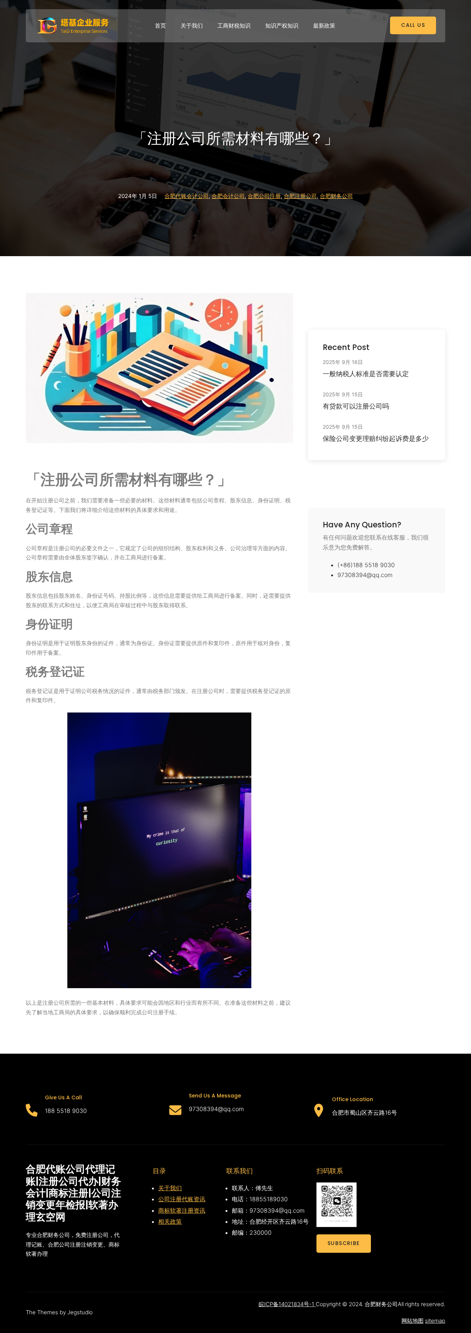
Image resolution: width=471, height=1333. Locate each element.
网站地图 (412, 1320)
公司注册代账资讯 (181, 1199)
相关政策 (170, 1221)
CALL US (413, 25)
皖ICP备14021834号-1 (287, 1304)
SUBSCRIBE (343, 1243)
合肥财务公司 (336, 195)
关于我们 (170, 1188)
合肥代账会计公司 (186, 195)
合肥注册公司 (300, 195)
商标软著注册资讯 (181, 1210)
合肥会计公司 (228, 195)
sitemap (435, 1320)
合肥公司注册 (264, 195)
